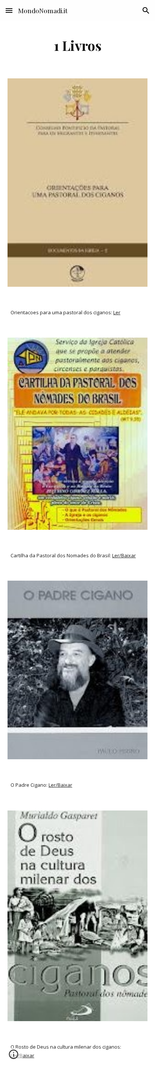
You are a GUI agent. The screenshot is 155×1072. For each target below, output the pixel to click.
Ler (116, 312)
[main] (77, 45)
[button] (9, 10)
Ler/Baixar (124, 555)
